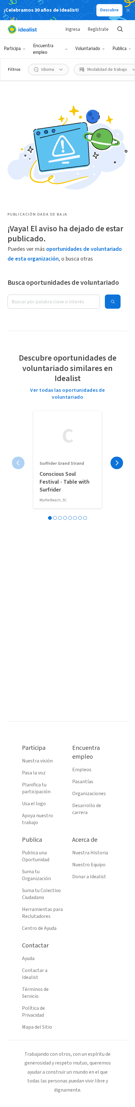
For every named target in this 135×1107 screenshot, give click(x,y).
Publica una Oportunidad (35, 856)
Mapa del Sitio (37, 1027)
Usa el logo (34, 803)
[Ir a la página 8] (85, 518)
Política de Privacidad (33, 1012)
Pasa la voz (34, 772)
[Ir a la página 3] (60, 518)
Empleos (81, 769)
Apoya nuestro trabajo (37, 819)
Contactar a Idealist (34, 974)
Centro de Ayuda (39, 928)
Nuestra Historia (90, 852)
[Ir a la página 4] (65, 518)
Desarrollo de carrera (86, 809)
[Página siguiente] (117, 463)
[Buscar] (119, 29)
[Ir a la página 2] (55, 518)
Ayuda (28, 958)
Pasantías (82, 781)
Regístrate (98, 29)
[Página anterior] (18, 463)
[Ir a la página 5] (70, 518)
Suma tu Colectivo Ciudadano (41, 894)
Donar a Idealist (89, 876)
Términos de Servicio (35, 993)
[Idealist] (22, 29)
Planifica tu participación (36, 788)
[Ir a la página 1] (50, 518)
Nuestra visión (37, 760)
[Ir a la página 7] (80, 518)
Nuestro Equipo (88, 864)
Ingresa (72, 29)
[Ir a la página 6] (75, 518)
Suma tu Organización (36, 875)
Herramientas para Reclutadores (42, 913)
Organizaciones (89, 793)
